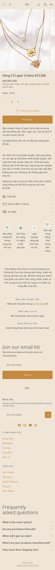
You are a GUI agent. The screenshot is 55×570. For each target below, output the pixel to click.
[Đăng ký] (48, 415)
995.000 (39, 303)
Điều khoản (8, 490)
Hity (31, 563)
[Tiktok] (35, 425)
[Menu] (3, 4)
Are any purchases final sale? (19, 529)
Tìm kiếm (7, 452)
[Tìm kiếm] (10, 4)
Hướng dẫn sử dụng (18, 203)
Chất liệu (11, 196)
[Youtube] (30, 425)
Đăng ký (6, 486)
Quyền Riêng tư (10, 481)
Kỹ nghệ (12, 211)
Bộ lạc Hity (7, 438)
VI (51, 4)
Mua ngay (27, 119)
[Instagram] (25, 425)
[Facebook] (19, 425)
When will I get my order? (17, 536)
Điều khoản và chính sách (27, 565)
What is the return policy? (17, 522)
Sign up (27, 374)
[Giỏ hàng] (45, 4)
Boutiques (7, 443)
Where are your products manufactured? (26, 542)
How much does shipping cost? (20, 549)
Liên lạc (6, 457)
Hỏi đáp (6, 447)
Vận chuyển (8, 472)
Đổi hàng (7, 476)
